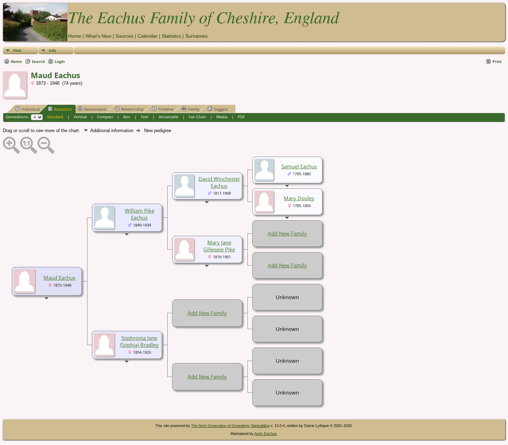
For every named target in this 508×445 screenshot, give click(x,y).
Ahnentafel (168, 116)
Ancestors (63, 109)
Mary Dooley (299, 198)
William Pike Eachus (139, 214)
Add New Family (287, 233)
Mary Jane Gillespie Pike (219, 246)
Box (126, 116)
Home (74, 36)
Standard (55, 116)
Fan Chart (197, 116)
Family (194, 109)
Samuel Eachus (299, 166)
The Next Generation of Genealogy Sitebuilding (230, 426)
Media (221, 116)
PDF (241, 116)
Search (38, 61)
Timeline (165, 109)
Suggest (221, 109)
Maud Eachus (59, 277)
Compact (105, 116)
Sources (124, 36)
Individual (31, 109)
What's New (98, 36)
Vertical (80, 116)
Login (60, 61)
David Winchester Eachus (219, 182)
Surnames (196, 36)
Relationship (132, 109)
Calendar (148, 36)
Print (497, 61)
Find (17, 50)
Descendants (95, 109)
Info (52, 50)
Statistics (171, 36)
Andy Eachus (265, 434)
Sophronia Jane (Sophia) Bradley (139, 341)
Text (144, 116)
